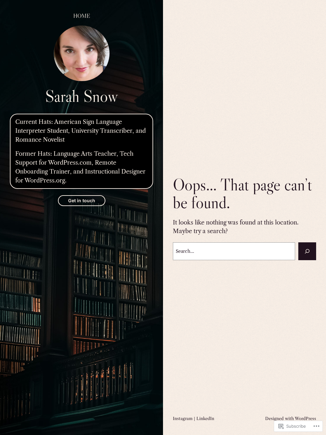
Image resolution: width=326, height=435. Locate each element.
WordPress (305, 418)
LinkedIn (205, 418)
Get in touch (81, 200)
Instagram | (184, 418)
